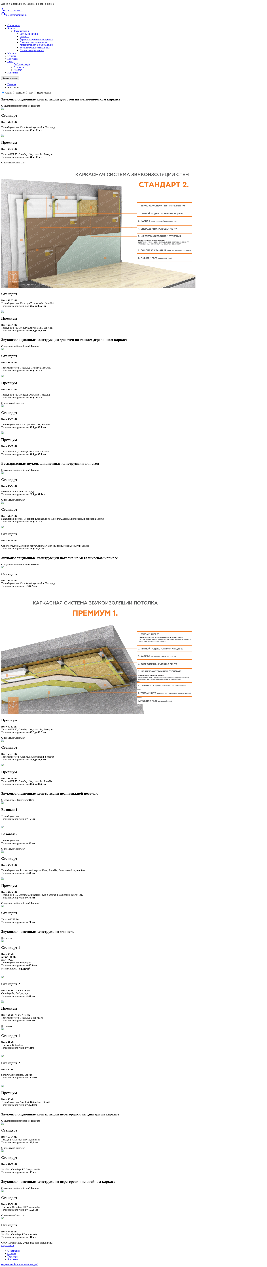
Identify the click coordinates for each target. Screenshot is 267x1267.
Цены (10, 61)
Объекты (24, 36)
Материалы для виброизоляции (36, 45)
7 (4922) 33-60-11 (12, 10)
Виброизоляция (22, 64)
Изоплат (18, 70)
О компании (13, 25)
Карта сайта (7, 1245)
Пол (31, 92)
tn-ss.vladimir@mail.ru (14, 15)
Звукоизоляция (21, 31)
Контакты (12, 72)
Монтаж (11, 53)
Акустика (19, 67)
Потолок (20, 92)
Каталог (11, 28)
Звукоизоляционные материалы (36, 39)
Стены (8, 92)
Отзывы (11, 56)
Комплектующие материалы (35, 47)
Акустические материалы (33, 42)
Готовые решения (29, 33)
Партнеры (12, 58)
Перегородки (44, 92)
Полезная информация (32, 50)
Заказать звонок (10, 78)
